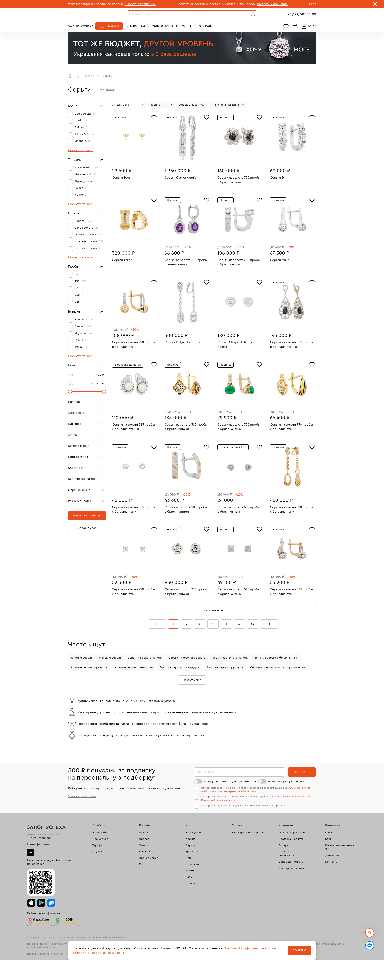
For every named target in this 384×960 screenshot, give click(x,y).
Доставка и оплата (291, 839)
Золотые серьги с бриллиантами (276, 657)
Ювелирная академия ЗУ (339, 847)
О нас (143, 864)
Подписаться (302, 772)
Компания (189, 26)
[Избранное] (154, 117)
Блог (328, 839)
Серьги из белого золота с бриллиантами (278, 667)
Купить (143, 845)
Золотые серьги (81, 657)
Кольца (190, 839)
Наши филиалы (38, 844)
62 (252, 623)
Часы (189, 877)
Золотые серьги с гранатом (88, 667)
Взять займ (99, 832)
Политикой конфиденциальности (248, 948)
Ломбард (131, 26)
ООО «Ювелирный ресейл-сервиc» (235, 791)
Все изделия (194, 832)
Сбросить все (87, 528)
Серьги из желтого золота (230, 657)
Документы (332, 855)
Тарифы (97, 845)
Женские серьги (110, 657)
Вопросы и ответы (291, 861)
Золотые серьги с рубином (224, 667)
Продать (144, 839)
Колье (190, 870)
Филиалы (206, 26)
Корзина (295, 26)
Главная (71, 76)
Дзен (30, 852)
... (239, 623)
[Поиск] (253, 14)
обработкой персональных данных (99, 952)
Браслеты (192, 851)
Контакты (331, 861)
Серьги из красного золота (186, 657)
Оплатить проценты (292, 832)
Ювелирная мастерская (248, 832)
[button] (191, 105)
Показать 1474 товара (87, 515)
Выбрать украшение (99, 4)
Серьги (190, 845)
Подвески (192, 864)
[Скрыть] (375, 5)
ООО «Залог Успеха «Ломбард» (286, 796)
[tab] (131, 158)
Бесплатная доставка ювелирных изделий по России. (175, 4)
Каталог (114, 26)
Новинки (191, 883)
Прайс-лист (100, 839)
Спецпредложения (291, 868)
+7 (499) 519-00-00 (302, 14)
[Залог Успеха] (81, 26)
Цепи (189, 858)
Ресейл (145, 26)
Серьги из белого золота (145, 657)
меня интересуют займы (286, 781)
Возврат (284, 845)
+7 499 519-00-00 (39, 838)
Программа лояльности (286, 853)
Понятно (299, 950)
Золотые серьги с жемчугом (133, 667)
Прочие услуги (149, 858)
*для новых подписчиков (82, 796)
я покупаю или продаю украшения (230, 781)
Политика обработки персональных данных (51, 954)
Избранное (286, 26)
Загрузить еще (213, 610)
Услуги (157, 26)
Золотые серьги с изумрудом (180, 667)
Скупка (97, 851)
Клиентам (172, 26)
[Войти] (308, 26)
